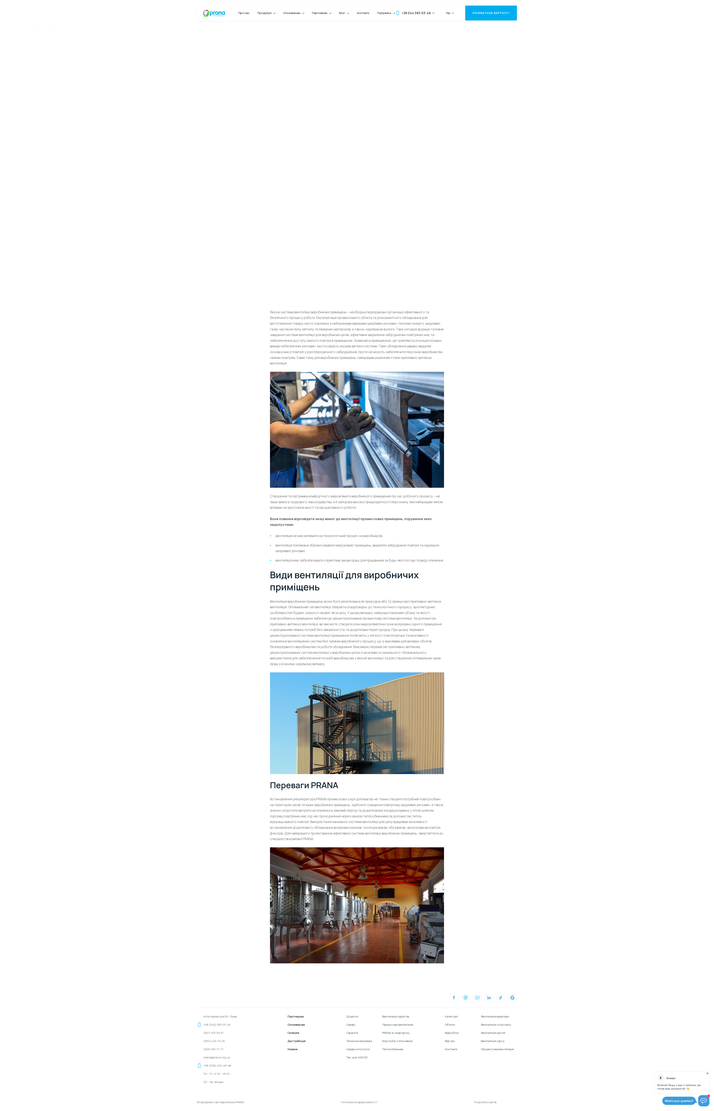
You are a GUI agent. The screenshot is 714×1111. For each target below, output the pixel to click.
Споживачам (291, 13)
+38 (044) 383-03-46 (216, 1025)
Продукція (264, 13)
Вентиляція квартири (495, 1016)
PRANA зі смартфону (396, 1033)
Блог (342, 13)
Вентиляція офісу (492, 1041)
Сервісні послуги (358, 1049)
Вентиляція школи (493, 1033)
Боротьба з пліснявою (397, 1041)
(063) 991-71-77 (213, 1049)
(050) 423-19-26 (214, 1041)
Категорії (451, 1016)
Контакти (363, 13)
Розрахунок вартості (491, 13)
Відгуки (449, 1041)
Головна (27, 25)
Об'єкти (450, 1025)
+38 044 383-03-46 (416, 13)
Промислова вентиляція (497, 1049)
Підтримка (384, 13)
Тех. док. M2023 (356, 1057)
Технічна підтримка (359, 1041)
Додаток (352, 1016)
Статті (44, 25)
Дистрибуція (296, 1041)
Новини (293, 1049)
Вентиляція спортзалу (496, 1025)
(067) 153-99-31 (213, 1033)
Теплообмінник (392, 1049)
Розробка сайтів (485, 1102)
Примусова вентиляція (397, 1025)
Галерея (293, 1033)
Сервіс (351, 1025)
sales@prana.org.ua (216, 1057)
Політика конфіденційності (359, 1102)
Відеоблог (452, 1033)
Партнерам (319, 13)
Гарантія (352, 1033)
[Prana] (214, 13)
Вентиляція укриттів (395, 1016)
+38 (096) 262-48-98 (217, 1065)
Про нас (244, 13)
